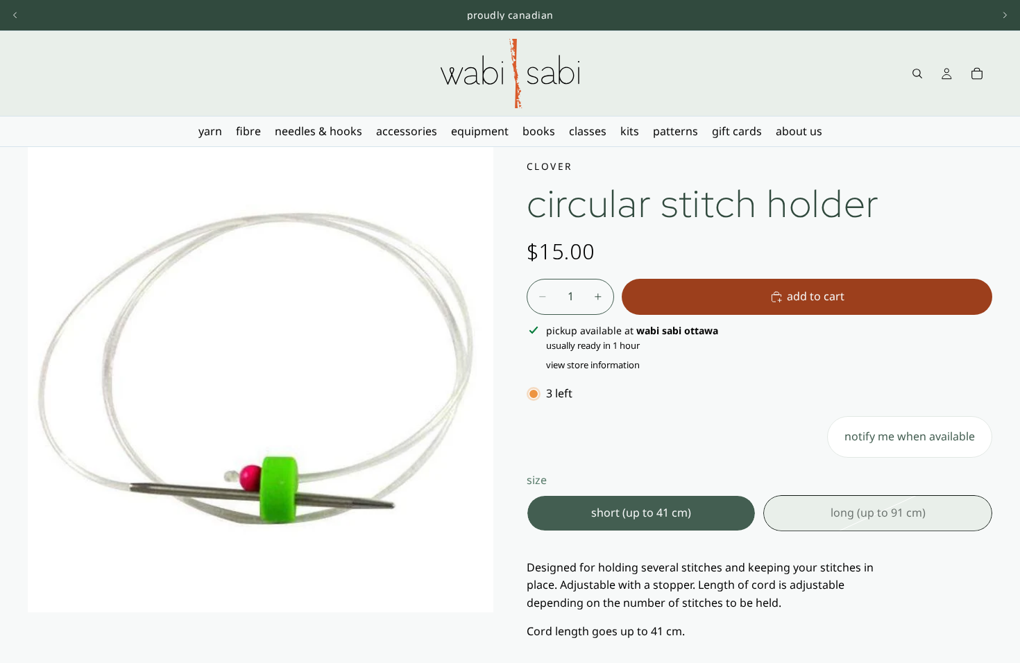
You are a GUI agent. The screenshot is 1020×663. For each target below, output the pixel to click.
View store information (593, 365)
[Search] (917, 73)
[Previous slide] (15, 15)
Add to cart (815, 296)
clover (549, 166)
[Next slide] (1004, 15)
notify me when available (909, 436)
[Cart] (977, 73)
